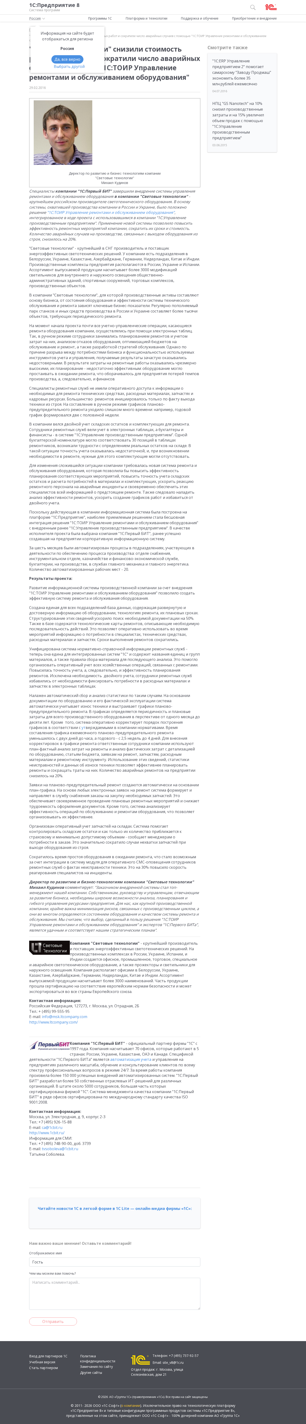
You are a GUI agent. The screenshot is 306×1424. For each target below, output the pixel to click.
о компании (130, 1405)
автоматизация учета (130, 1059)
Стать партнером (43, 1367)
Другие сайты (91, 1372)
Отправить (53, 1321)
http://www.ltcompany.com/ (53, 1022)
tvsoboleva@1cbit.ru (60, 1148)
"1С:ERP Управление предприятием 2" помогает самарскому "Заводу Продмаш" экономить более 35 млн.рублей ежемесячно (241, 72)
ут (84, 727)
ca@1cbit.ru (52, 1127)
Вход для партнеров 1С (48, 1356)
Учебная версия (42, 1362)
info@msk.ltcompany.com (64, 1016)
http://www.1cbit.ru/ (47, 1132)
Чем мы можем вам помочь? (52, 1273)
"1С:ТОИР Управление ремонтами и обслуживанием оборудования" (111, 212)
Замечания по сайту (96, 1366)
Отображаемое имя (45, 1253)
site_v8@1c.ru (173, 1362)
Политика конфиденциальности (97, 1358)
